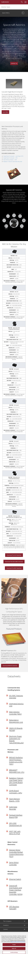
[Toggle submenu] (24, 921)
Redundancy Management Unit (16, 721)
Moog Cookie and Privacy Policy (18, 941)
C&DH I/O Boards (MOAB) (15, 729)
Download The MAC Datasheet (14, 568)
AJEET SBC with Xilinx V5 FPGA (14, 832)
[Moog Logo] (5, 2)
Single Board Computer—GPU (15, 792)
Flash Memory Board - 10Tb (10, 159)
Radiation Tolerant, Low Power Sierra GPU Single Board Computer (16, 781)
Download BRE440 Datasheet (10, 665)
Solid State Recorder (13, 808)
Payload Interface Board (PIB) (15, 816)
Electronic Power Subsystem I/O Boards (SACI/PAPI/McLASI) (16, 739)
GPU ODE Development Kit (15, 824)
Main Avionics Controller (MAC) (15, 713)
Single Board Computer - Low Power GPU (13, 156)
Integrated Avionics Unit (16, 705)
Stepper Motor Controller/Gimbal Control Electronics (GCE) (16, 853)
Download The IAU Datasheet (14, 555)
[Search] (21, 2)
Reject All (14, 948)
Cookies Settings (14, 952)
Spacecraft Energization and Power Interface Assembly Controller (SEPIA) (15, 889)
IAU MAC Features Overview (16, 696)
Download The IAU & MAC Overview (14, 561)
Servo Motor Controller (14, 863)
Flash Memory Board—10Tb (14, 800)
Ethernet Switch (15, 879)
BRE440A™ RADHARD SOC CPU (16, 771)
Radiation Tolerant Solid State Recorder (12, 161)
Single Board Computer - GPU (10, 158)
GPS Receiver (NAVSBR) (14, 907)
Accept (14, 944)
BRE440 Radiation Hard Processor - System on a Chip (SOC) (16, 760)
